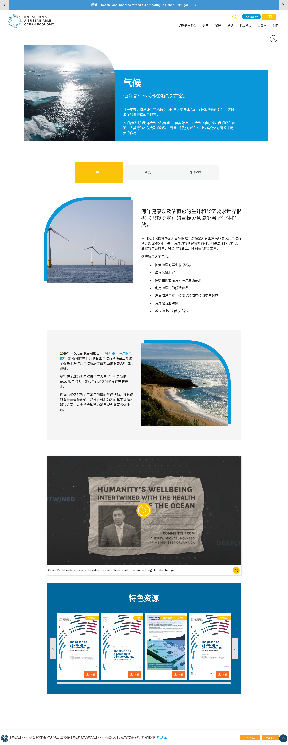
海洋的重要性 (187, 25)
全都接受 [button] (270, 737)
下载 (92, 674)
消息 (276, 25)
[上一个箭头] (4, 5)
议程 (218, 25)
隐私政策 (162, 737)
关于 (205, 25)
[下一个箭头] (283, 5)
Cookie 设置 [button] (250, 737)
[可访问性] (5, 738)
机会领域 (245, 25)
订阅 (269, 16)
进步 (230, 25)
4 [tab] (210, 683)
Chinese (251, 16)
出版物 (262, 25)
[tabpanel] (78, 646)
